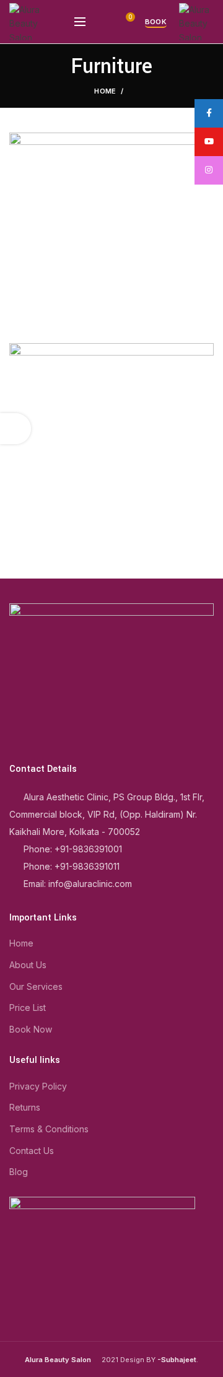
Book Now (30, 1029)
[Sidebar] (15, 428)
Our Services (36, 986)
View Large (204, 352)
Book (156, 21)
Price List (27, 1007)
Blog (18, 1171)
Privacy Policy (38, 1086)
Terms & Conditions (49, 1129)
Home (105, 91)
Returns (24, 1107)
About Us (27, 965)
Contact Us (31, 1150)
